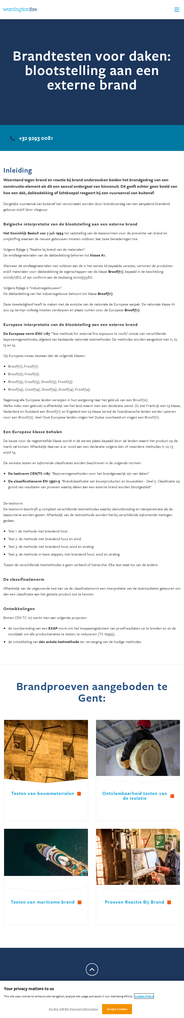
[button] (176, 9)
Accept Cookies (117, 1009)
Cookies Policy (144, 996)
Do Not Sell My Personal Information (73, 1009)
